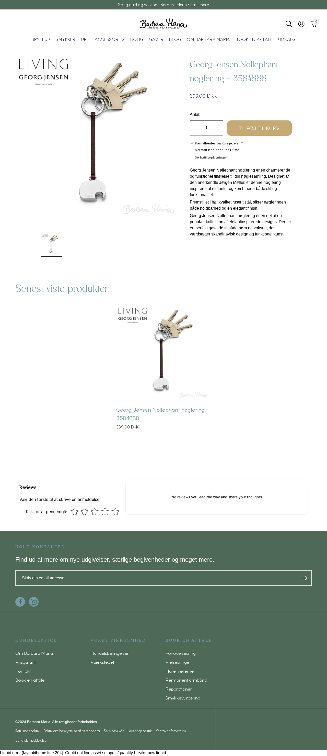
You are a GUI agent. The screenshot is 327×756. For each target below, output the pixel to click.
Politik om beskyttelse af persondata (71, 731)
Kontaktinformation (171, 731)
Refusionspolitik (27, 731)
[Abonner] (304, 578)
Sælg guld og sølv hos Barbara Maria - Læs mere (163, 4)
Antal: (195, 114)
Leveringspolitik (139, 731)
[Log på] (301, 24)
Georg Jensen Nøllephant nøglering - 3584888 (162, 413)
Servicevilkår (114, 731)
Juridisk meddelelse (30, 740)
